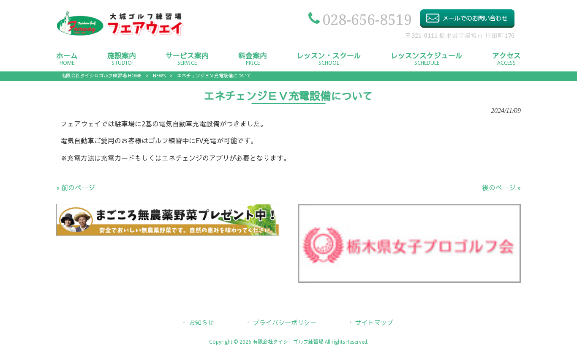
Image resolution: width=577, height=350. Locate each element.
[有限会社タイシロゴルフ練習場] (120, 36)
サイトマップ (374, 323)
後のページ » (501, 188)
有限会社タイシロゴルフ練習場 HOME (102, 76)
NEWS (159, 76)
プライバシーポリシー (284, 323)
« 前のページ (75, 188)
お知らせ (201, 323)
